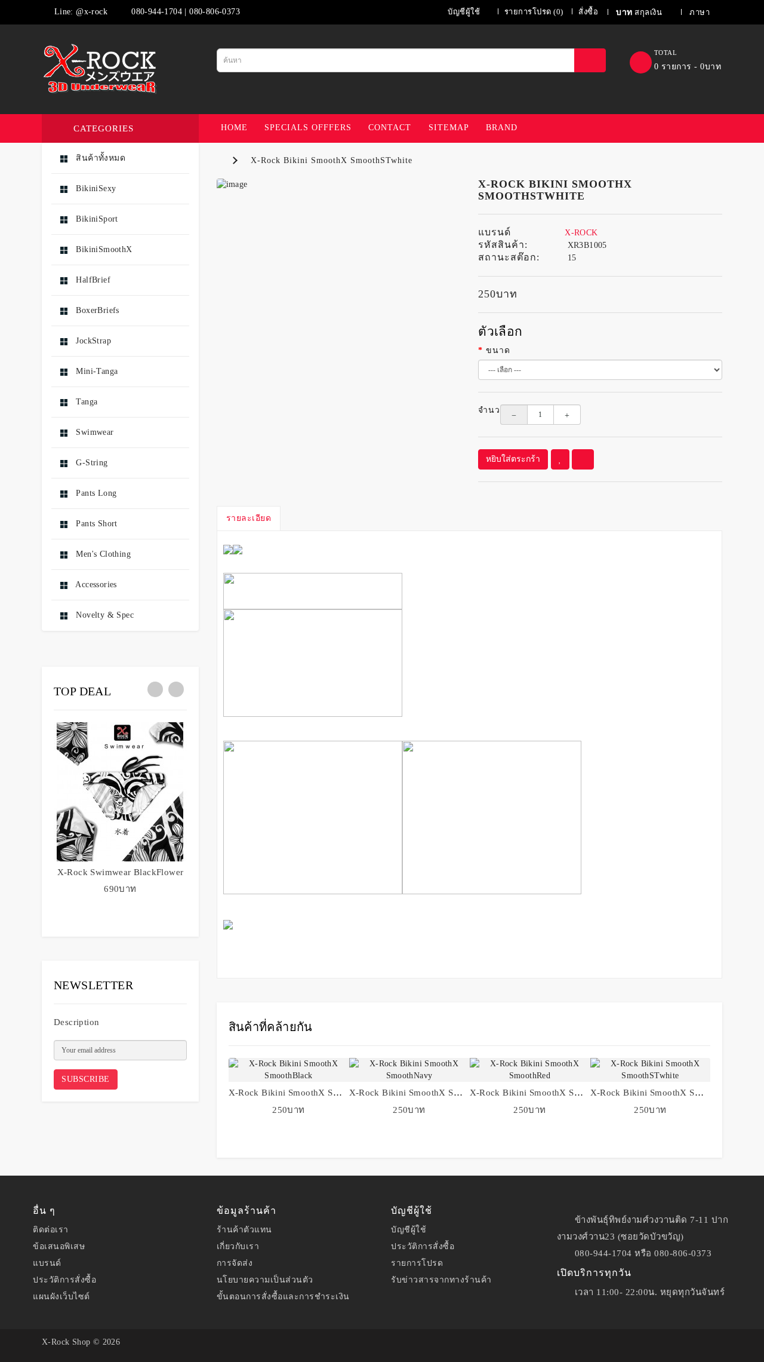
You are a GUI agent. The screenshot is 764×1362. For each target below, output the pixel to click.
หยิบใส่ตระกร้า (513, 459)
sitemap (449, 127)
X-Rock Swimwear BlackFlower (120, 872)
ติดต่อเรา (51, 1229)
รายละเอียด (249, 518)
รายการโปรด (417, 1263)
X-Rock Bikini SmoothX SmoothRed (542, 1092)
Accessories (95, 584)
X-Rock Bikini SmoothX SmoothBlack (305, 1092)
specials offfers (308, 127)
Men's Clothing (102, 554)
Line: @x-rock (79, 11)
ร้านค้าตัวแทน (244, 1229)
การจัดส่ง (235, 1263)
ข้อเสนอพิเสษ (59, 1246)
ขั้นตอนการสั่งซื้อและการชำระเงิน (283, 1296)
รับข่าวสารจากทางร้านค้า (441, 1279)
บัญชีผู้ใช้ (408, 1229)
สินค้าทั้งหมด (99, 158)
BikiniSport (95, 218)
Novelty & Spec (103, 615)
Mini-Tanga (95, 371)
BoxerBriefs (96, 310)
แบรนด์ (47, 1263)
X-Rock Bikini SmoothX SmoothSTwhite (331, 160)
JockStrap (92, 340)
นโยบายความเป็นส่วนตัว (265, 1279)
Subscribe (85, 1079)
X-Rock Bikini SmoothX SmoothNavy (424, 1092)
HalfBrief (91, 279)
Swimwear (93, 432)
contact (389, 127)
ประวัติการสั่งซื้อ (64, 1279)
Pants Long (94, 493)
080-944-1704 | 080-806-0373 (184, 11)
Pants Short (95, 523)
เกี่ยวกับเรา (238, 1246)
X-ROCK (581, 232)
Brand (501, 127)
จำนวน (480, 410)
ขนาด (498, 350)
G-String (90, 462)
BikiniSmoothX (103, 249)
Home (234, 127)
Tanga (85, 401)
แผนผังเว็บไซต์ (61, 1296)
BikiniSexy (94, 188)
